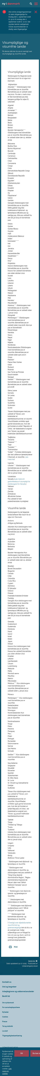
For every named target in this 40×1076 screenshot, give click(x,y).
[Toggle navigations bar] (36, 4)
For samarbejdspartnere (11, 1007)
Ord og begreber (9, 987)
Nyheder (5, 1012)
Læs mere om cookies (7, 1071)
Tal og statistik (7, 1026)
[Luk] (35, 11)
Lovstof (5, 1031)
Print (15, 947)
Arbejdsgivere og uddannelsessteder (18, 991)
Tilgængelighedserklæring (12, 1036)
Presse (4, 1021)
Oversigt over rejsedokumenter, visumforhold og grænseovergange (19, 925)
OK (21, 1053)
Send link (31, 961)
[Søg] (31, 4)
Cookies (5, 1017)
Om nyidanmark (8, 1003)
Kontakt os (6, 982)
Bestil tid (6, 996)
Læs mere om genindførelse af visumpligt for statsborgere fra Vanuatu (19, 481)
